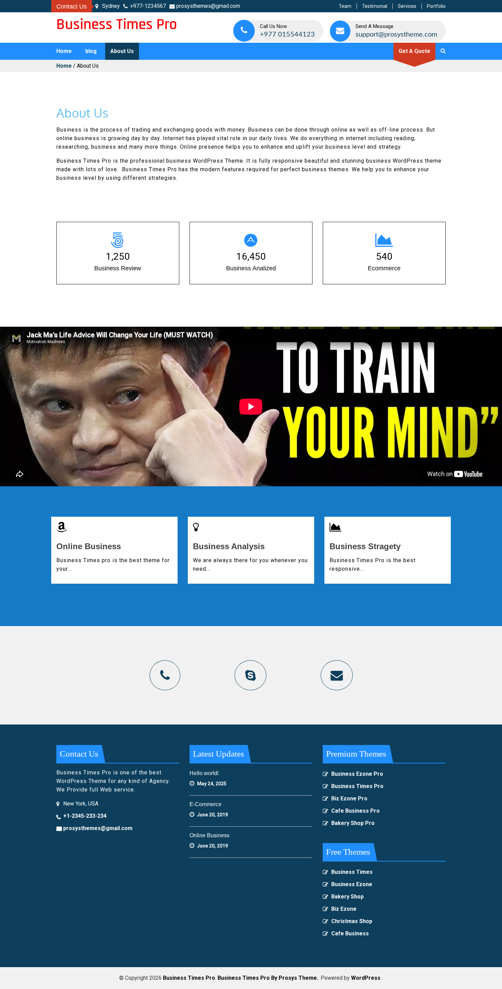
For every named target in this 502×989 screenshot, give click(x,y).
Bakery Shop (347, 896)
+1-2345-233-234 (85, 816)
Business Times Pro (116, 25)
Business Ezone (351, 884)
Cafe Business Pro (355, 811)
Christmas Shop (351, 921)
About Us (122, 51)
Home (64, 51)
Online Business (88, 546)
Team (345, 6)
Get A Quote (414, 51)
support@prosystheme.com (396, 34)
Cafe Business (350, 933)
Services (407, 6)
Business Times (352, 872)
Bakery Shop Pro (353, 823)
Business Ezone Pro (357, 774)
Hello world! (204, 773)
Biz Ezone (344, 909)
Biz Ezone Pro (349, 798)
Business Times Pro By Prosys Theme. (268, 978)
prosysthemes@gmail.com (208, 6)
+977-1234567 (148, 6)
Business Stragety (365, 546)
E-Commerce (206, 804)
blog (91, 51)
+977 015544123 (287, 34)
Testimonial (374, 6)
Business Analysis (229, 546)
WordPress (365, 978)
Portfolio (436, 6)
